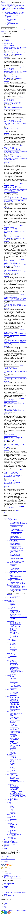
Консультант (10, 5)
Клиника (13, 13)
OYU (8, 814)
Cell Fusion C (10, 608)
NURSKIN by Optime (12, 799)
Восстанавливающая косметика (18, 523)
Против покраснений (15, 533)
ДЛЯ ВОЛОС (13, 789)
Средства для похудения (16, 548)
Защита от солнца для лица (17, 580)
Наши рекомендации (9, 840)
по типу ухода (7, 518)
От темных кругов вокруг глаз (18, 571)
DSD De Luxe (10, 660)
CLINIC (12, 807)
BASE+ (12, 805)
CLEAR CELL (14, 757)
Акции (5, 848)
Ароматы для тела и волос (17, 561)
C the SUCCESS (14, 725)
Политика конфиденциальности (12, 878)
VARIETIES (13, 748)
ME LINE (9, 771)
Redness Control (14, 780)
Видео (5, 907)
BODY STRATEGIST (15, 624)
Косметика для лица (12, 519)
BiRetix (12, 603)
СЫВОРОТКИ (14, 618)
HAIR (11, 809)
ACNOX (12, 716)
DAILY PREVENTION (16, 759)
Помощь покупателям (12, 24)
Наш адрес (3, 5)
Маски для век (14, 569)
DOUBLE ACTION (15, 731)
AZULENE (13, 721)
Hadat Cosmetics (11, 689)
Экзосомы (12, 672)
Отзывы (9, 20)
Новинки (6, 39)
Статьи (9, 17)
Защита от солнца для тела (17, 582)
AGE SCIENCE (14, 699)
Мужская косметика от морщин (18, 589)
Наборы (12, 690)
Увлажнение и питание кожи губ (18, 598)
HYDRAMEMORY (15, 626)
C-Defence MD (14, 775)
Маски (11, 575)
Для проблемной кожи (16, 532)
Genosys (9, 675)
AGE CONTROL (14, 717)
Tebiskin (9, 831)
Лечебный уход (14, 578)
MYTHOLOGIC (14, 739)
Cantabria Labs (8, 148)
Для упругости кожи (15, 544)
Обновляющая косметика (16, 522)
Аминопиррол (14, 667)
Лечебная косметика (15, 537)
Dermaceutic (10, 642)
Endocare (12, 604)
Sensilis (9, 820)
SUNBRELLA (14, 746)
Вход (24, 5)
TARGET (12, 650)
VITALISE (13, 749)
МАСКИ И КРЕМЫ (15, 614)
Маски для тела (14, 551)
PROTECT (13, 644)
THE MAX (13, 766)
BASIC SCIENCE (14, 703)
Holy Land (6, 121)
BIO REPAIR (13, 724)
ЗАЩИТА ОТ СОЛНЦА (16, 791)
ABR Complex (13, 714)
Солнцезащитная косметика (14, 579)
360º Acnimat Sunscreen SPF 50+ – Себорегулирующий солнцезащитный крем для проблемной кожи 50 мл (15, 151)
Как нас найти (7, 873)
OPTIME (9, 802)
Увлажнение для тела (15, 546)
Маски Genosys (14, 683)
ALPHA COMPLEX (15, 720)
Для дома (9, 594)
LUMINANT (13, 628)
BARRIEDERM (14, 610)
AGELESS (13, 756)
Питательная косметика (16, 526)
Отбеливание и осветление (17, 530)
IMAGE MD (13, 763)
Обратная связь (5, 861)
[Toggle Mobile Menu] (1, 1)
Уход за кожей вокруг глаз (14, 562)
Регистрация (4, 7)
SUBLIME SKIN (14, 633)
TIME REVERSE (14, 612)
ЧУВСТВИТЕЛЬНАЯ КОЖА (18, 796)
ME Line (6, 46)
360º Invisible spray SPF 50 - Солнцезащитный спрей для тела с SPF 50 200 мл (15, 231)
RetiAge (12, 826)
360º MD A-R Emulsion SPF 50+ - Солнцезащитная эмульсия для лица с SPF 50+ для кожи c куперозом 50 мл (15, 265)
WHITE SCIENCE (15, 707)
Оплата (21, 5)
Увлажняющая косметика (16, 525)
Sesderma (9, 823)
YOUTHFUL (13, 750)
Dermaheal (9, 653)
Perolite (9, 817)
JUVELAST (13, 734)
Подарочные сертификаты (14, 834)
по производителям (9, 600)
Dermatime (9, 657)
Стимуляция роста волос (16, 671)
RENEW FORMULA (15, 745)
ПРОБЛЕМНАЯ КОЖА (16, 794)
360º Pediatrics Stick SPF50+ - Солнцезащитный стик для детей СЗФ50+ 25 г (15, 404)
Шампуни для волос (15, 573)
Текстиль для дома (15, 596)
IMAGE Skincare (11, 755)
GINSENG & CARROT (16, 732)
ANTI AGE (13, 785)
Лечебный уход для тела (16, 554)
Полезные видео (11, 19)
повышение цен (8, 41)
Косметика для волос (12, 572)
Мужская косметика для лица (18, 586)
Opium (11, 665)
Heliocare (12, 605)
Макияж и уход (14, 534)
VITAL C (12, 767)
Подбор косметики (9, 841)
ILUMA (12, 762)
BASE (11, 803)
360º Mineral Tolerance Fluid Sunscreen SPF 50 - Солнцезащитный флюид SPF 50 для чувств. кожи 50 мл (15, 335)
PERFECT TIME (14, 742)
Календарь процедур (9, 896)
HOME (12, 810)
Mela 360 (12, 777)
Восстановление (14, 668)
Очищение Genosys (15, 685)
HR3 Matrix (13, 678)
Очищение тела (14, 541)
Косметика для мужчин (13, 585)
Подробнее (11, 68)
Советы (6, 904)
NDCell (12, 679)
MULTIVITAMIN (14, 738)
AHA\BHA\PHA (14, 700)
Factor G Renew (14, 824)
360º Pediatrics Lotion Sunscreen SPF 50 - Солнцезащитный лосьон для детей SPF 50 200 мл (15, 371)
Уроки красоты (11, 837)
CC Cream (12, 654)
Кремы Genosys (14, 682)
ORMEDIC (13, 764)
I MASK (12, 760)
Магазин (14, 12)
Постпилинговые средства (17, 781)
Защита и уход (14, 536)
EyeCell (12, 677)
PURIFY (12, 646)
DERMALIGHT (14, 729)
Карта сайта (7, 875)
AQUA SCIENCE (14, 702)
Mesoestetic (10, 784)
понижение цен (8, 43)
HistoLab (9, 696)
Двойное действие (15, 670)
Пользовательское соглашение (12, 876)
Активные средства (15, 709)
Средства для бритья (15, 590)
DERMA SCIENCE (15, 706)
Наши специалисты (9, 895)
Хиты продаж (7, 847)
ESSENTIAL (13, 625)
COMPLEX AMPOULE (16, 704)
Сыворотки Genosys (15, 686)
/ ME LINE (11, 46)
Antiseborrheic (13, 663)
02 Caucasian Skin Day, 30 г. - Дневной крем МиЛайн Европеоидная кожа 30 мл (15, 48)
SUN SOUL (13, 635)
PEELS (12, 741)
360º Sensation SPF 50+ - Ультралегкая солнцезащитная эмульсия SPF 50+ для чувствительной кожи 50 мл (14, 475)
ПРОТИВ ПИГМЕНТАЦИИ (17, 795)
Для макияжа (13, 681)
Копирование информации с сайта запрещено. (14, 910)
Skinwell (9, 828)
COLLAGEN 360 (14, 787)
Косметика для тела (12, 540)
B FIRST (12, 723)
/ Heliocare (14, 148)
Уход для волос (14, 692)
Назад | (2, 29)
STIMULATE (13, 649)
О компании (13, 607)
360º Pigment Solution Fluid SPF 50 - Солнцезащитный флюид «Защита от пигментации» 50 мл (13, 439)
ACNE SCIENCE (14, 697)
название (6, 40)
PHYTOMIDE (13, 743)
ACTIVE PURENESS (15, 622)
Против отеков (14, 566)
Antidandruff (13, 661)
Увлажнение (13, 564)
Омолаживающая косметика (17, 539)
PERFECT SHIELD (15, 611)
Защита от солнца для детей (17, 583)
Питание (12, 565)
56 (18, 510)
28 (17, 510)
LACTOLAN (13, 735)
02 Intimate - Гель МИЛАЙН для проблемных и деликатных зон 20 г (13, 102)
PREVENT (13, 643)
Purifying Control (14, 778)
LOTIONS (12, 736)
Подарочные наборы (9, 844)
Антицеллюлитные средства (17, 550)
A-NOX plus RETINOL (16, 713)
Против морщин (14, 529)
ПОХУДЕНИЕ (14, 792)
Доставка (15, 5)
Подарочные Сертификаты (11, 842)
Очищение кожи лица (16, 520)
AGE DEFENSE (14, 718)
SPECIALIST (13, 632)
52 (7, 512)
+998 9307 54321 (5, 2)
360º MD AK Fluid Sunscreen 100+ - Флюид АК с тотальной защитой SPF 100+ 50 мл (15, 299)
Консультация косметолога (11, 892)
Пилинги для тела (15, 543)
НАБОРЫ (12, 615)
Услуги (5, 894)
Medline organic (14, 664)
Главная (7, 29)
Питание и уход (14, 547)
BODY (12, 806)
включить (24, 33)
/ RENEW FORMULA (15, 121)
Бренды (9, 22)
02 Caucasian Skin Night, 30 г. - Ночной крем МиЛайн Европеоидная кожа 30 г (15, 72)
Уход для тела (13, 693)
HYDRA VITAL (14, 788)
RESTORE (13, 647)
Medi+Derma (10, 774)
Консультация (22, 892)
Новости (9, 16)
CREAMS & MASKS (15, 728)
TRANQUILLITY (14, 636)
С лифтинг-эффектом (15, 527)
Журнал (11, 15)
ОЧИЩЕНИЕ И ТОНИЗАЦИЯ (18, 617)
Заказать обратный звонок (8, 4)
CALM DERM (14, 727)
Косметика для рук (15, 555)
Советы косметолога (12, 23)
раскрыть (6, 57)
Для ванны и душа (15, 553)
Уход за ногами (14, 557)
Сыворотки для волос (15, 576)
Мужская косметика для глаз (17, 587)
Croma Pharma (10, 639)
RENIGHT (13, 631)
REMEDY (12, 629)
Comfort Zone (10, 621)
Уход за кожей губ (11, 597)
